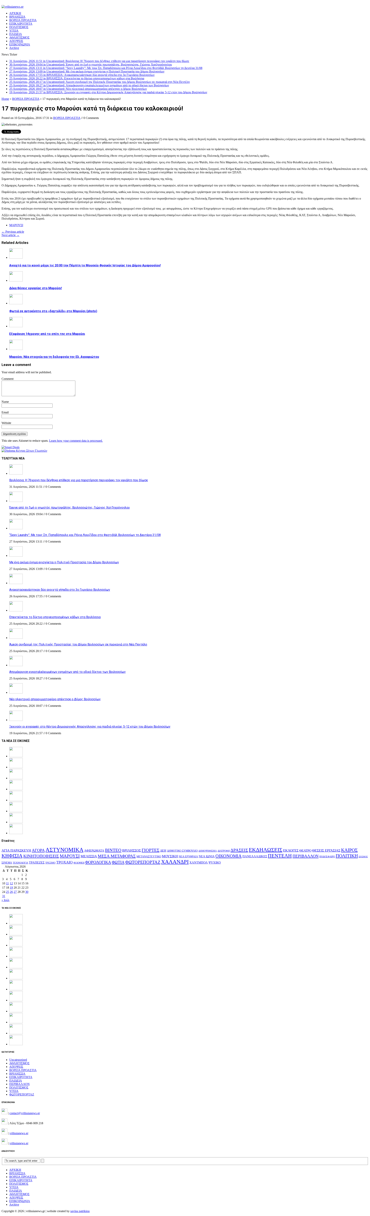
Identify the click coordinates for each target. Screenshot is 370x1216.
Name (5, 401)
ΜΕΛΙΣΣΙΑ (89, 856)
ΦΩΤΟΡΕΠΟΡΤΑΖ (142, 862)
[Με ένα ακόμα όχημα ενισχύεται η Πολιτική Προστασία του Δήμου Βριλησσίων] (16, 555)
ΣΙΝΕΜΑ (7, 862)
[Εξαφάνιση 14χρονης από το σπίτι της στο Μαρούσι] (16, 326)
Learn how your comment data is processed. (76, 440)
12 (11, 883)
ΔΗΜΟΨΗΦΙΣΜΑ (207, 851)
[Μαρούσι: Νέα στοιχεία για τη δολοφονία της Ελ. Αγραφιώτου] (16, 349)
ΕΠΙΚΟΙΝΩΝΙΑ (19, 44)
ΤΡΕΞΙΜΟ (50, 862)
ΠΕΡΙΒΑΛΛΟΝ (306, 856)
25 (7, 891)
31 (3, 896)
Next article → (10, 235)
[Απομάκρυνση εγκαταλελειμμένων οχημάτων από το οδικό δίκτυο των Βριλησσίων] (16, 665)
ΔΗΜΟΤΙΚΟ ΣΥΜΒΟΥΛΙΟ (182, 850)
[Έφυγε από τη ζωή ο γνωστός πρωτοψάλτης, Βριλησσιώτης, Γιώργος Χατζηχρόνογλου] (16, 500)
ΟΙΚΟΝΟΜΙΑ (228, 856)
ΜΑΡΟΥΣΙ (16, 225)
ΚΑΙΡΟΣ (349, 850)
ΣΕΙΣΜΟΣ (363, 857)
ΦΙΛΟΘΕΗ (78, 862)
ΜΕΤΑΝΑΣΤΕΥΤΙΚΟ (148, 856)
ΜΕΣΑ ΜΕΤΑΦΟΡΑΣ (117, 856)
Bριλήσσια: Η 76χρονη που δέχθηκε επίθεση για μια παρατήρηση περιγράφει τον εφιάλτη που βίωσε (78, 480)
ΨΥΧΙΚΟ (215, 862)
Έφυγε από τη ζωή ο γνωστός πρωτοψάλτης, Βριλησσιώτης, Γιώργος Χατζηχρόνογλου (69, 507)
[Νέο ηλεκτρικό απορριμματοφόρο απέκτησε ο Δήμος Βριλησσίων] (16, 692)
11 (7, 883)
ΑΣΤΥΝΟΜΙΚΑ (64, 850)
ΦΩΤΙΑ (118, 862)
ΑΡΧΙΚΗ (15, 13)
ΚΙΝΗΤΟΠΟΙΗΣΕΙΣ (41, 856)
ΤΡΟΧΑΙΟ (64, 862)
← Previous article (13, 231)
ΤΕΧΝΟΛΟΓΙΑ (20, 862)
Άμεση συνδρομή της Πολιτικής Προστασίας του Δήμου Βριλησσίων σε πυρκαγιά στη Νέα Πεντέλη (78, 644)
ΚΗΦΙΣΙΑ (12, 856)
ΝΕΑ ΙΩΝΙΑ (207, 856)
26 (11, 891)
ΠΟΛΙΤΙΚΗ (347, 855)
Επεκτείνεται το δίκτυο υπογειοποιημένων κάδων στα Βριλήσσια (55, 617)
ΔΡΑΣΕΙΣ (239, 850)
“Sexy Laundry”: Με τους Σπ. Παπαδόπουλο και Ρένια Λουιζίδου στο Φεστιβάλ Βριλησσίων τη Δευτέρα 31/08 (85, 535)
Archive (14, 48)
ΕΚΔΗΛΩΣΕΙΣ (265, 850)
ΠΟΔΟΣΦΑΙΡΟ (327, 856)
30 (26, 891)
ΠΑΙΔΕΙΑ (15, 34)
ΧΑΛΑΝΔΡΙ (175, 862)
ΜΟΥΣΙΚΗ (170, 856)
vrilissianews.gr (18, 1133)
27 (15, 891)
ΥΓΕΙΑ (13, 30)
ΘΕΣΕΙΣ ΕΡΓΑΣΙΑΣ (326, 850)
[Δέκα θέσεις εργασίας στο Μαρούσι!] (16, 280)
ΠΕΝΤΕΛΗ (280, 856)
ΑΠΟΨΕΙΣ (16, 41)
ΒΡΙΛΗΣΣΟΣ (131, 850)
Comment (7, 378)
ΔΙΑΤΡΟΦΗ (224, 850)
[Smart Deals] (10, 447)
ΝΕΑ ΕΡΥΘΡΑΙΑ (188, 856)
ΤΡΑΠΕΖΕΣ (37, 862)
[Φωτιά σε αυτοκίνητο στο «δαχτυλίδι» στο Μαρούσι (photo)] (16, 303)
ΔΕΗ (163, 850)
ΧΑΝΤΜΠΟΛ (198, 862)
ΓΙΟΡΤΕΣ (150, 850)
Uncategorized (18, 1059)
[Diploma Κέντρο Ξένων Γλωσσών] (24, 450)
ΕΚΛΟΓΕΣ (291, 850)
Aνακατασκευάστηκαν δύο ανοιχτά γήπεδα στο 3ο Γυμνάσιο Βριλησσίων (59, 590)
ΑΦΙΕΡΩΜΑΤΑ (94, 850)
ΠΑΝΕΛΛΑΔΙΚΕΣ (254, 856)
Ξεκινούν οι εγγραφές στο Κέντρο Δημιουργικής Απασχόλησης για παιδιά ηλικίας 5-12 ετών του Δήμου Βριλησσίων (89, 726)
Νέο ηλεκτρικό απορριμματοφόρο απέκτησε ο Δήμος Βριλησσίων (55, 699)
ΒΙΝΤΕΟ (113, 850)
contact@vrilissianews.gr (24, 1113)
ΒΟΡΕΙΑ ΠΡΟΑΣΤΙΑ (23, 20)
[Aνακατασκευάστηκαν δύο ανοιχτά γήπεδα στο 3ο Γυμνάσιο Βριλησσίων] (16, 583)
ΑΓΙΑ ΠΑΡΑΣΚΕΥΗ (16, 850)
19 (11, 887)
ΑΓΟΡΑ (38, 850)
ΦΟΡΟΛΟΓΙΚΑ (98, 862)
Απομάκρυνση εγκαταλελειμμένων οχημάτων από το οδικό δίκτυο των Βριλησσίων (67, 672)
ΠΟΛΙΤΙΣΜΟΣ (18, 27)
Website (6, 423)
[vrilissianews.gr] (185, 6)
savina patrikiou (80, 1211)
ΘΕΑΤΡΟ (305, 850)
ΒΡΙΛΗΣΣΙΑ (17, 16)
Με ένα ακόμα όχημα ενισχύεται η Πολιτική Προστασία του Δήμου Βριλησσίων (64, 562)
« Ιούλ (5, 900)
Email (5, 412)
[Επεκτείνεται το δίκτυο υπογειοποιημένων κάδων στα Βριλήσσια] (16, 610)
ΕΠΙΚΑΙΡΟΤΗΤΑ (20, 23)
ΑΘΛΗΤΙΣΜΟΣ (19, 37)
